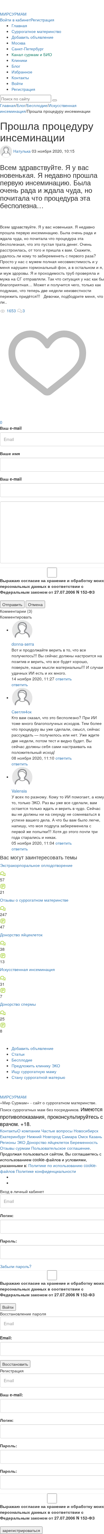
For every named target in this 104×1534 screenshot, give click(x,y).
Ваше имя (10, 453)
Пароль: (8, 1241)
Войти (17, 83)
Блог (16, 66)
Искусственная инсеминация (27, 969)
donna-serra (23, 644)
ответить (63, 679)
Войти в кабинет (15, 20)
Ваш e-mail (11, 428)
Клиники (19, 60)
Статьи (18, 1054)
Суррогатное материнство (36, 31)
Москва (18, 43)
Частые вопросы (57, 1131)
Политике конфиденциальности (46, 1171)
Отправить (12, 604)
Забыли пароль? (15, 1266)
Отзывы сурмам (15, 1148)
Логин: (7, 1215)
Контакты (20, 77)
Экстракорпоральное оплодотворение (36, 865)
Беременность (84, 1142)
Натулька (22, 151)
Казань (95, 1136)
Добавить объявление (32, 37)
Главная (19, 25)
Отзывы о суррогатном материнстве (34, 900)
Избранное (22, 72)
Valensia (19, 791)
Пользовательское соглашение (60, 1148)
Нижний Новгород (44, 1136)
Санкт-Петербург (28, 48)
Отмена (35, 604)
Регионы (8, 1142)
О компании (28, 1131)
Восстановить (15, 1364)
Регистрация (42, 20)
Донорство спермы (18, 1004)
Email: (6, 1338)
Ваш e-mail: (11, 1395)
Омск (83, 1136)
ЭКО (21, 1142)
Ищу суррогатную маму (34, 1071)
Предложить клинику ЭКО (36, 1065)
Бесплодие (22, 1060)
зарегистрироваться (21, 1530)
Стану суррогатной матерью (38, 1077)
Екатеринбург (13, 1136)
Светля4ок (21, 712)
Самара (69, 1136)
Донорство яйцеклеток (21, 934)
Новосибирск (86, 1131)
